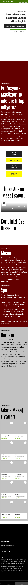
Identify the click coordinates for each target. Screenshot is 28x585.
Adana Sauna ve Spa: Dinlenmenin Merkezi (14, 208)
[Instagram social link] (26, 1)
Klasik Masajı (4, 474)
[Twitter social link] (23, 1)
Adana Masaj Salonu (6, 436)
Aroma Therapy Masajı (20, 435)
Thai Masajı (17, 514)
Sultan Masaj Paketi (5, 514)
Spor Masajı (17, 494)
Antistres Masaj (5, 435)
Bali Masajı (3, 454)
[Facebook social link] (20, 1)
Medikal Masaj (18, 474)
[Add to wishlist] (11, 423)
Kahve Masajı (18, 454)
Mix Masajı (3, 494)
